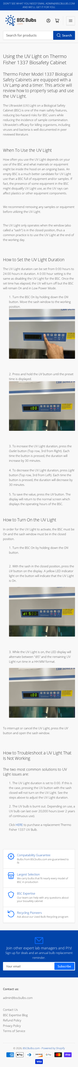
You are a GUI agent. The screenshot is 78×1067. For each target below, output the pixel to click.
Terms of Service (14, 1031)
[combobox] (39, 35)
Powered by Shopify (53, 1048)
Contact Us (10, 1010)
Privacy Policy (12, 1026)
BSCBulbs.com (31, 1048)
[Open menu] (70, 20)
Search (67, 35)
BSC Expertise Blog (15, 1015)
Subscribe (64, 966)
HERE (19, 825)
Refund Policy (12, 1020)
